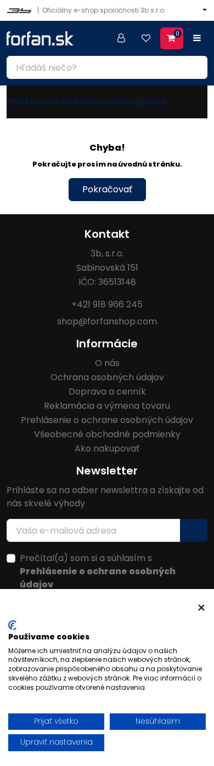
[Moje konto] (121, 38)
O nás (107, 363)
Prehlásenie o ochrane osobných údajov (107, 420)
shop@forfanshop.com (107, 321)
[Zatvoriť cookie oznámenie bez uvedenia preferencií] (201, 607)
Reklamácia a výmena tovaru (107, 405)
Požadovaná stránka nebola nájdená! (87, 101)
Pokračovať (107, 189)
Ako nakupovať (107, 448)
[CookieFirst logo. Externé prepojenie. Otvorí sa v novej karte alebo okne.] (12, 625)
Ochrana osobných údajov (107, 377)
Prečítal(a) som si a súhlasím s (98, 571)
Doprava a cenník (107, 391)
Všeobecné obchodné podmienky (107, 434)
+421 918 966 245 (107, 304)
